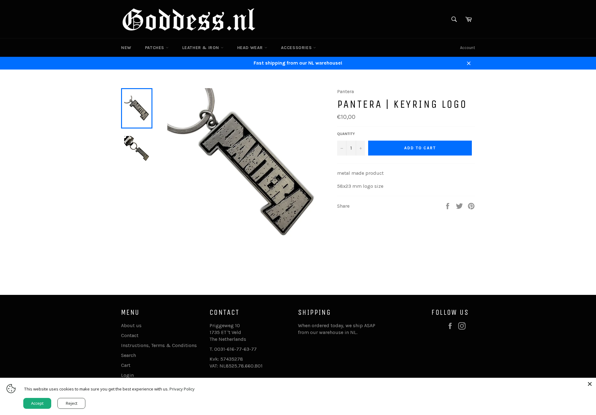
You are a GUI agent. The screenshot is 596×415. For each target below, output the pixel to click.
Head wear (250, 47)
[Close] (590, 384)
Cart (125, 365)
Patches (155, 47)
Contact (129, 335)
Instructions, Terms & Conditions (159, 345)
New (126, 47)
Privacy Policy (182, 389)
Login (127, 375)
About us (131, 325)
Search (128, 355)
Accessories (297, 47)
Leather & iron (201, 47)
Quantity (346, 134)
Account (467, 47)
